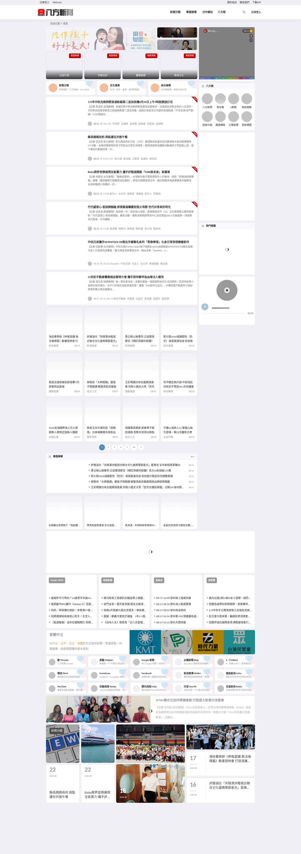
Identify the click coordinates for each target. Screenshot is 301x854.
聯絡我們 (244, 2)
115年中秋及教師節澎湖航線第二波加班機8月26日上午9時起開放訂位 (130, 102)
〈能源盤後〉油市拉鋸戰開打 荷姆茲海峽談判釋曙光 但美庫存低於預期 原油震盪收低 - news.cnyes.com (72, 622)
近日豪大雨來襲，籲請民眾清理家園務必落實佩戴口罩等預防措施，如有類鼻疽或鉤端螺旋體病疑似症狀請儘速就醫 (230, 616)
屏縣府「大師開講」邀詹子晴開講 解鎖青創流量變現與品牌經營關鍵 (101, 387)
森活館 (127, 159)
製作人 (148, 194)
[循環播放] (232, 319)
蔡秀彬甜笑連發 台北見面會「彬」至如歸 (104, 525)
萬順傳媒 (220, 125)
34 (134, 447)
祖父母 (148, 229)
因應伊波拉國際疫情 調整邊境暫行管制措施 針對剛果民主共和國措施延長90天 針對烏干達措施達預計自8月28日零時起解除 (230, 622)
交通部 (124, 124)
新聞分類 (175, 12)
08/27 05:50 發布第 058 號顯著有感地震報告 (178, 616)
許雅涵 (157, 194)
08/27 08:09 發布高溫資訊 (171, 610)
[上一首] (204, 319)
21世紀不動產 (118, 299)
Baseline (115, 264)
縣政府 (153, 159)
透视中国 (207, 125)
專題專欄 (58, 456)
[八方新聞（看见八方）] (55, 12)
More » (191, 123)
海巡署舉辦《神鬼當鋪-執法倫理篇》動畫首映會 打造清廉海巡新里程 (63, 341)
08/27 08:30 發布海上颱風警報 (173, 604)
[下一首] (211, 319)
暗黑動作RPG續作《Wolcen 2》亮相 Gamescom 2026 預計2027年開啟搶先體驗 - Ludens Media (72, 604)
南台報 (220, 107)
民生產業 (57, 104)
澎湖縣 (159, 124)
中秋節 (115, 124)
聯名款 (164, 264)
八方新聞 (207, 107)
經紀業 (165, 299)
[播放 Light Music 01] (204, 306)
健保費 (113, 229)
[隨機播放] (238, 319)
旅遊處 (142, 124)
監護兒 (144, 159)
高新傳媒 (247, 125)
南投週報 (247, 107)
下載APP (256, 2)
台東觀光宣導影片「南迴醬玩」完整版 (66, 525)
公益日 (139, 299)
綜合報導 (54, 346)
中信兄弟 (125, 264)
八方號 (222, 12)
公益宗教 (57, 139)
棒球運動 (154, 264)
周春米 (122, 229)
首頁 (65, 23)
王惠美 (135, 159)
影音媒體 (54, 499)
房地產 (148, 299)
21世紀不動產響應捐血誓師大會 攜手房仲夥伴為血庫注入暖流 (126, 277)
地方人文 (57, 209)
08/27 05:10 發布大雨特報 (171, 622)
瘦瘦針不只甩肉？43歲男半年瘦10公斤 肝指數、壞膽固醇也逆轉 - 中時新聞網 (72, 598)
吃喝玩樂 (54, 437)
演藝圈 (139, 194)
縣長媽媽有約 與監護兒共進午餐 (108, 137)
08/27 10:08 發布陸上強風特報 (173, 598)
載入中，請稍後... (61, 564)
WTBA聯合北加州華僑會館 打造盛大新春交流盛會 (190, 700)
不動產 (130, 299)
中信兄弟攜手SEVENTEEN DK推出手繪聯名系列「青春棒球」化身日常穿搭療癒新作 (138, 242)
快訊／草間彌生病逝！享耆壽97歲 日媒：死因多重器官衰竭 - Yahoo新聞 (72, 610)
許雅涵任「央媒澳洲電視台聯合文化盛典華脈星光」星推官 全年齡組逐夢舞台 (102, 341)
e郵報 (233, 107)
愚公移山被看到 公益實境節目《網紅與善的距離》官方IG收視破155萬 (139, 341)
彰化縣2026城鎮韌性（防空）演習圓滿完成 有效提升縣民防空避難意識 (178, 341)
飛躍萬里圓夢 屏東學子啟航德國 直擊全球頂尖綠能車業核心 (139, 432)
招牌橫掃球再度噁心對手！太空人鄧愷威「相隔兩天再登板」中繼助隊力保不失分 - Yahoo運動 (72, 616)
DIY (111, 159)
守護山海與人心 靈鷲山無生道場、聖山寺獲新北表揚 (178, 432)
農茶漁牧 (92, 437)
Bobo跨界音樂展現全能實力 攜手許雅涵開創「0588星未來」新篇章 (129, 172)
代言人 (135, 264)
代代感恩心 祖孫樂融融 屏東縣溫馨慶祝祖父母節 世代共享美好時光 (129, 207)
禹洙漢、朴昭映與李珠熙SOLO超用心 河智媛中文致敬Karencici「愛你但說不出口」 (142, 525)
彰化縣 (118, 159)
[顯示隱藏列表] (250, 319)
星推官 (130, 194)
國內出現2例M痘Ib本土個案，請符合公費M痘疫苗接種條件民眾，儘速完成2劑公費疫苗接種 (230, 598)
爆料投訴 (232, 2)
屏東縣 (130, 229)
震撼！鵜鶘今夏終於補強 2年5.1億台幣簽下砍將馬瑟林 (125, 616)
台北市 (122, 194)
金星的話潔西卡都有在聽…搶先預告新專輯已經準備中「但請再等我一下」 (180, 525)
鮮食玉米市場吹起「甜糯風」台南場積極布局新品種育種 (101, 432)
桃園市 (156, 299)
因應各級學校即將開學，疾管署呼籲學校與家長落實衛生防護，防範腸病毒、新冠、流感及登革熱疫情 (230, 604)
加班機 (133, 124)
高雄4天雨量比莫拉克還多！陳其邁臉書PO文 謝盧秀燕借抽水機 (125, 610)
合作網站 (207, 12)
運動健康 (54, 391)
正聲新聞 (233, 125)
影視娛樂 (57, 174)
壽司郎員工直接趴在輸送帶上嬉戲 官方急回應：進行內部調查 (125, 598)
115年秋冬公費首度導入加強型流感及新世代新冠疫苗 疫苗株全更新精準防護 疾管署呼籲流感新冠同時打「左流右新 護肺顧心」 (230, 610)
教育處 (139, 229)
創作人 (113, 194)
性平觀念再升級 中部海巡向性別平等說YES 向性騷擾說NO (178, 387)
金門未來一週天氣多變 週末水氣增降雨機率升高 (125, 604)
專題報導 (191, 12)
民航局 (150, 124)
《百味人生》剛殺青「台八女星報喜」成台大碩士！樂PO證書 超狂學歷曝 (125, 622)
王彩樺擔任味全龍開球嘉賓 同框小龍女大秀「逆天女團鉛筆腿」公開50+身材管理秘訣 (140, 487)
